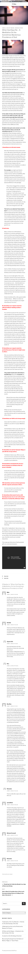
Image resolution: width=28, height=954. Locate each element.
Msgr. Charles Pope (17, 27)
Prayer (6, 576)
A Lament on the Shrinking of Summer (12, 936)
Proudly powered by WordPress (9, 950)
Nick (8, 592)
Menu (14, 4)
